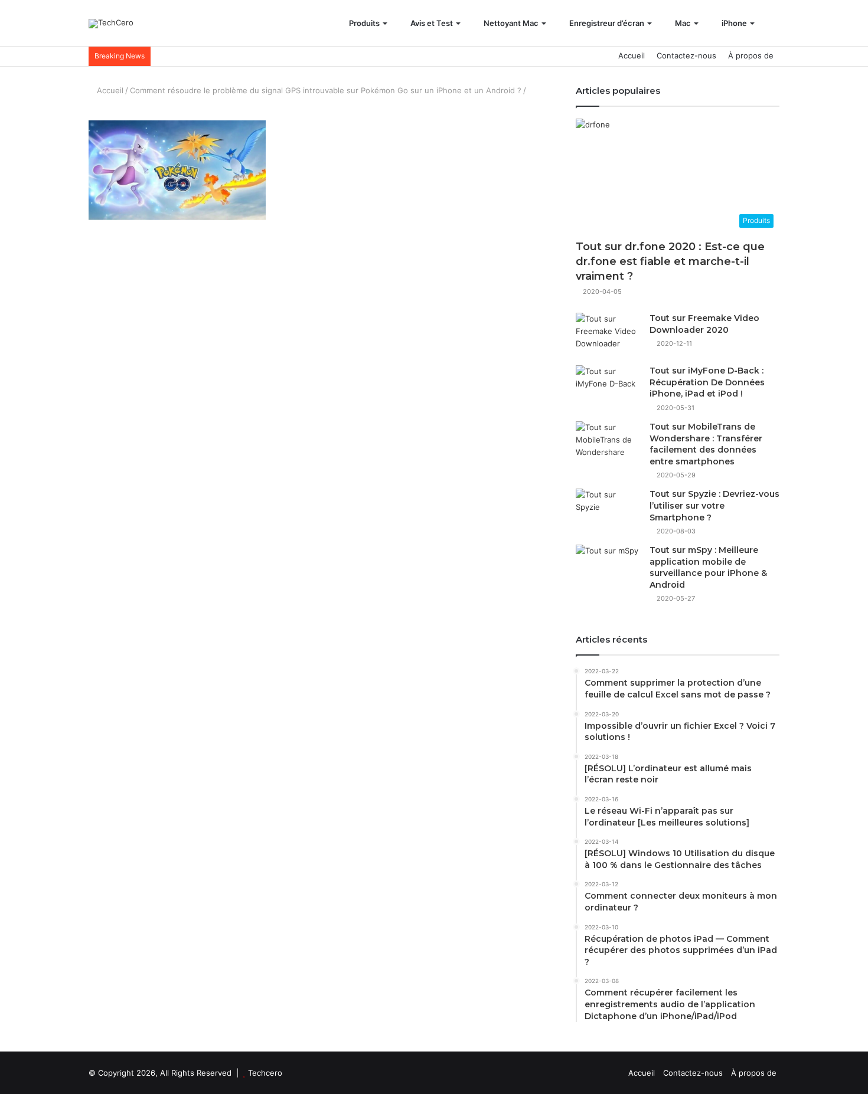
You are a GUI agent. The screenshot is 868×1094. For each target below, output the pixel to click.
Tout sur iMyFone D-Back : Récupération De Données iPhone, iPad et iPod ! (707, 382)
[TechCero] (111, 23)
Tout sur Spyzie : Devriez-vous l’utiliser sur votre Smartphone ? (714, 505)
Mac (682, 23)
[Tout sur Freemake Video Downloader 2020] (608, 335)
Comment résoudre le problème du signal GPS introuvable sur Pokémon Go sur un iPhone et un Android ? (325, 90)
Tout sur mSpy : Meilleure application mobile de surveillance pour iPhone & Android (708, 567)
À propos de (751, 55)
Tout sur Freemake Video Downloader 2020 (704, 324)
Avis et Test (431, 23)
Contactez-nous (686, 55)
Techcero (265, 1072)
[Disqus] (319, 431)
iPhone (733, 23)
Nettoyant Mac (510, 23)
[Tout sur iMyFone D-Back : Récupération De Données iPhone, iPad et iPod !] (608, 387)
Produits (363, 23)
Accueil (631, 55)
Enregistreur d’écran (605, 23)
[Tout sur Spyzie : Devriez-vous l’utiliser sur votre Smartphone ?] (608, 511)
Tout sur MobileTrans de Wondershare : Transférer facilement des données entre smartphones (706, 444)
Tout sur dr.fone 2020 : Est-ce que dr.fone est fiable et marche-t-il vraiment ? (670, 261)
